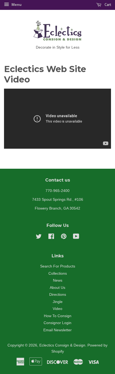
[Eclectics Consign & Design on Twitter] (39, 237)
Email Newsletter (57, 330)
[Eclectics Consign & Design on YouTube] (76, 237)
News (57, 280)
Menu (16, 4)
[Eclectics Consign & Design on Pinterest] (64, 237)
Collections (57, 273)
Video (57, 309)
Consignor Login (57, 323)
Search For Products (57, 266)
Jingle (58, 302)
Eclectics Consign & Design (62, 345)
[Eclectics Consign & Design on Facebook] (51, 237)
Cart (107, 4)
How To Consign (57, 316)
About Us (57, 288)
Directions (57, 295)
